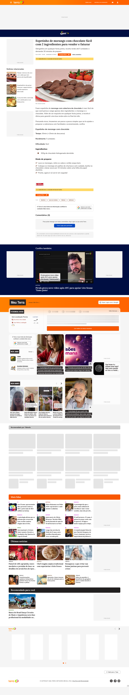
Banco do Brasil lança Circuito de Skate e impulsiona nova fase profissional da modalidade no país (22, 615)
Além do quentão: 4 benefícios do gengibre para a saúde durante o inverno (83, 580)
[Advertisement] (106, 580)
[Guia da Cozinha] (39, 184)
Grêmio (19, 527)
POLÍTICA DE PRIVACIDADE (80, 681)
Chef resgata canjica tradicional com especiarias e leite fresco (50, 565)
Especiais (71, 200)
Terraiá (63, 200)
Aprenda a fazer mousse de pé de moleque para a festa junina (55, 579)
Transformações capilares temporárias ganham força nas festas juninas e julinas (27, 580)
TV (17, 502)
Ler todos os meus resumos (83, 328)
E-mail (112, 2)
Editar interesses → (114, 311)
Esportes (11, 610)
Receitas (43, 200)
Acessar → (31, 351)
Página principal (19, 2)
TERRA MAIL (88, 2)
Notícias (38, 285)
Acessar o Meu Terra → (34, 302)
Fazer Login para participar (64, 225)
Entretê (48, 515)
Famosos (76, 502)
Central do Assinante (100, 2)
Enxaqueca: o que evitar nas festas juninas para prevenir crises (77, 566)
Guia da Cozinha (53, 200)
